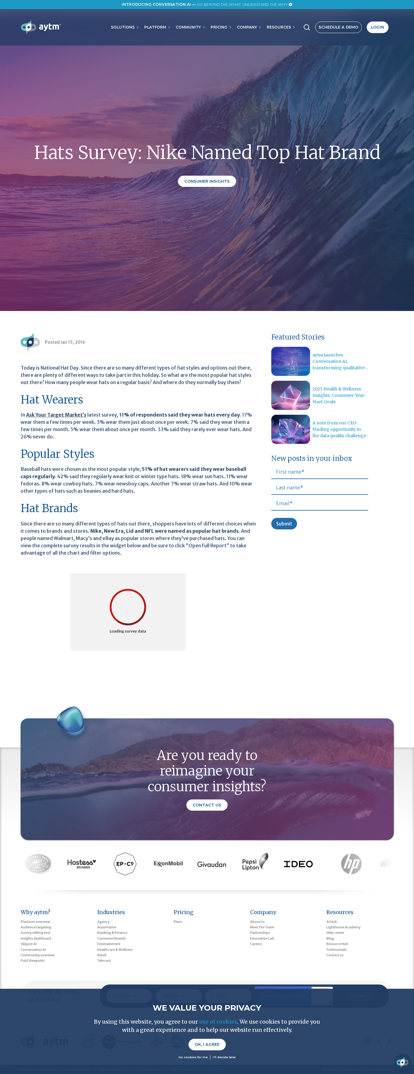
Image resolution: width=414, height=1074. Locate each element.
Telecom (104, 960)
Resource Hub (337, 944)
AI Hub (331, 922)
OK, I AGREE (207, 1044)
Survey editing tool (35, 932)
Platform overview (35, 922)
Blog (330, 938)
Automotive (106, 927)
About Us (257, 922)
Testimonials (336, 949)
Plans (178, 922)
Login (377, 27)
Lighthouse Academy (343, 927)
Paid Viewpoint (33, 960)
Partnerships (260, 932)
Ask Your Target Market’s (56, 415)
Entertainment (108, 944)
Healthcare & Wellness (114, 949)
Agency (103, 922)
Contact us (334, 955)
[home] (41, 27)
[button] (125, 27)
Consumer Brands (111, 938)
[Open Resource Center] (402, 1062)
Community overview (38, 955)
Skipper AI (29, 944)
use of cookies (218, 1021)
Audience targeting (36, 927)
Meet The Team (262, 927)
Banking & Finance (112, 932)
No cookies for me (193, 1057)
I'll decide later (224, 1057)
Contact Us (207, 805)
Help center (335, 932)
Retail (101, 955)
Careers (256, 944)
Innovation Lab (262, 938)
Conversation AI (33, 949)
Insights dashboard (36, 938)
